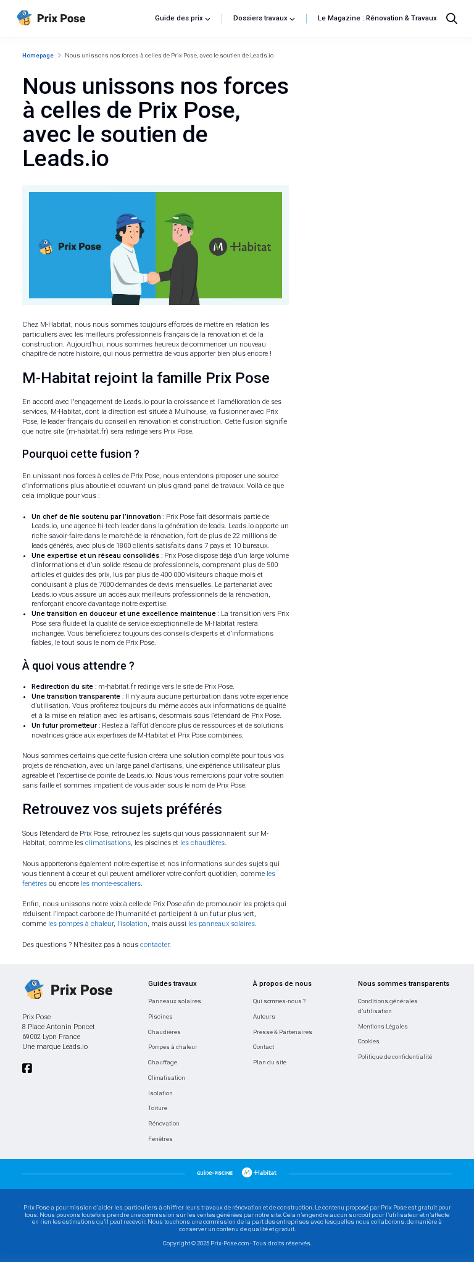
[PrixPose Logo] (67, 990)
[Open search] (451, 18)
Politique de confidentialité (395, 1056)
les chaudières (202, 843)
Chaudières (164, 1032)
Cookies (369, 1041)
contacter (154, 945)
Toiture (157, 1107)
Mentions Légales (383, 1026)
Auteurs (264, 1016)
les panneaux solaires (221, 924)
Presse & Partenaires (282, 1032)
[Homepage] (81, 18)
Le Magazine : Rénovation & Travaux (377, 18)
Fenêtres (160, 1138)
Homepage (38, 55)
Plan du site (269, 1062)
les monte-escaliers (111, 884)
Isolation (160, 1093)
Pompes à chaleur (173, 1046)
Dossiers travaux (260, 18)
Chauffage (162, 1062)
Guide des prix (179, 18)
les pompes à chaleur (81, 924)
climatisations (108, 843)
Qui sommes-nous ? (279, 1001)
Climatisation (166, 1077)
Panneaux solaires (174, 1001)
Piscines (160, 1016)
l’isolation (132, 924)
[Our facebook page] (27, 1068)
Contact (263, 1046)
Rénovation (164, 1123)
